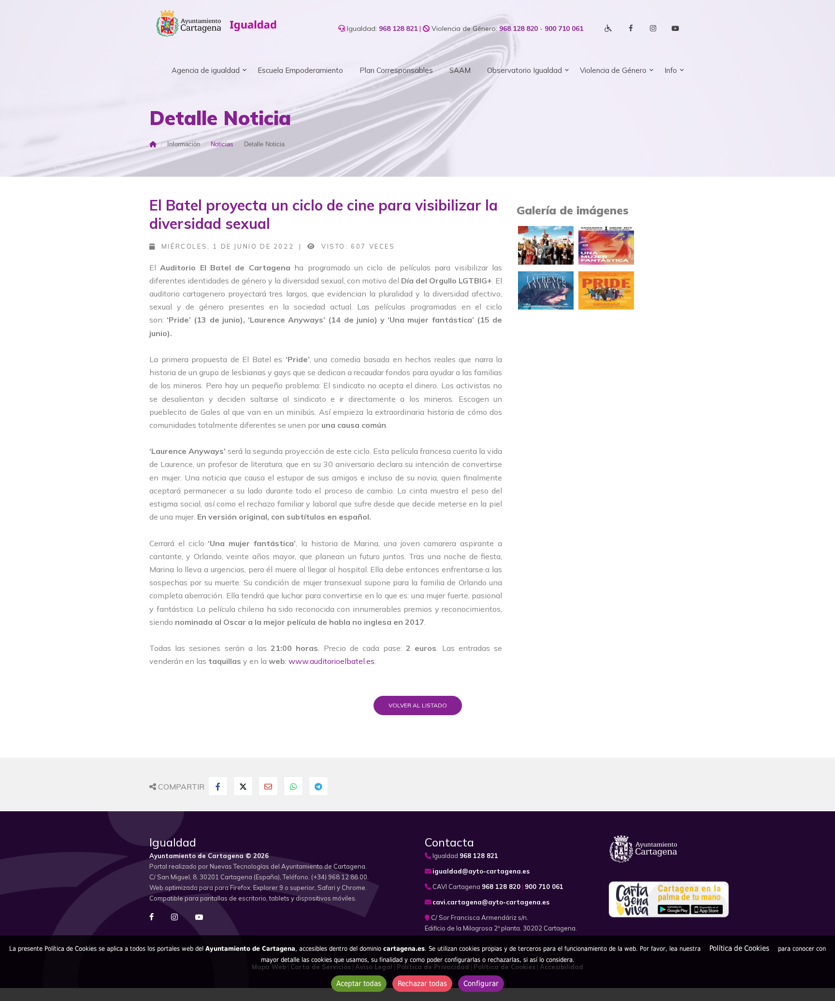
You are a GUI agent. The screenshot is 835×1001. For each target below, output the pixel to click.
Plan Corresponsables (396, 70)
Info (670, 70)
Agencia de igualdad (206, 70)
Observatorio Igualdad (524, 70)
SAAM (460, 70)
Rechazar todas (422, 983)
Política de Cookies (739, 948)
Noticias (222, 144)
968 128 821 (398, 28)
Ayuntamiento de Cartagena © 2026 (209, 856)
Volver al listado (418, 705)
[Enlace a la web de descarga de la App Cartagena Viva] (668, 896)
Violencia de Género (613, 70)
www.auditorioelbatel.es (330, 661)
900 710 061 (564, 28)
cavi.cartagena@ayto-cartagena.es (490, 902)
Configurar (481, 983)
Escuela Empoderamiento (300, 70)
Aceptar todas (358, 983)
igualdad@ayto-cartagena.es (481, 871)
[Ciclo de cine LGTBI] (546, 244)
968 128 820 (518, 28)
